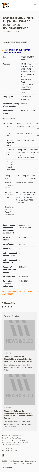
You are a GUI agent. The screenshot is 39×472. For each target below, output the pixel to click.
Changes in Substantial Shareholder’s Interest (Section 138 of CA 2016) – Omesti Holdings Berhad (18, 414)
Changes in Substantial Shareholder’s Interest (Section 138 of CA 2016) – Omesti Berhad (18, 358)
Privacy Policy (7, 467)
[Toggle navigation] (35, 5)
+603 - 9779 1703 (11, 448)
